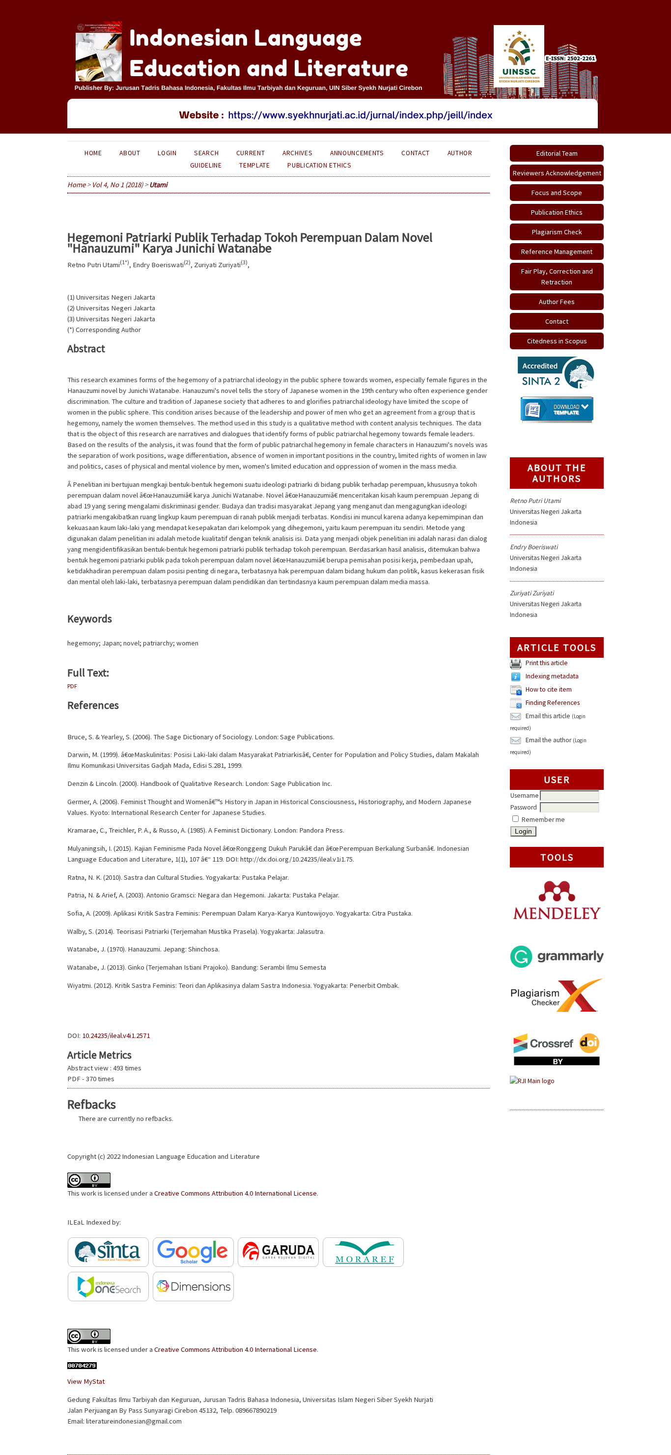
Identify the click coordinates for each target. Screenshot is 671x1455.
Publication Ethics (557, 212)
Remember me (543, 819)
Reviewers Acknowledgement (557, 172)
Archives (297, 153)
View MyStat (86, 1381)
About (129, 153)
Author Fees (557, 301)
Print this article (547, 663)
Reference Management (556, 251)
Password (523, 807)
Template (254, 165)
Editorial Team (557, 153)
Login (167, 153)
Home (93, 153)
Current (250, 153)
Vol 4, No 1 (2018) (117, 184)
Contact (556, 321)
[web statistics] (82, 1366)
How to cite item (549, 690)
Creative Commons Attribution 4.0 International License (235, 1193)
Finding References (553, 703)
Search (206, 153)
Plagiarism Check (557, 231)
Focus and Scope (556, 192)
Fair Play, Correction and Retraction (557, 276)
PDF (72, 686)
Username (524, 795)
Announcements (357, 153)
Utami (158, 184)
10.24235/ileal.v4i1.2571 (116, 1035)
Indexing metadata (552, 676)
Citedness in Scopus (557, 340)
